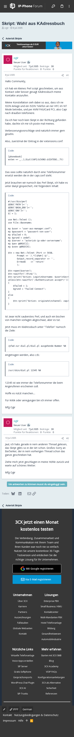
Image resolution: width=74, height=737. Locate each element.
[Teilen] (62, 75)
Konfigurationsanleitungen (51, 677)
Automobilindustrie (51, 639)
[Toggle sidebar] (69, 6)
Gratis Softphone (22, 671)
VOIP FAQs (51, 671)
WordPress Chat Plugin (22, 682)
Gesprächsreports (22, 677)
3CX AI (22, 688)
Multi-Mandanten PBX (51, 617)
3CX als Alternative (51, 682)
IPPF (15, 709)
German (27, 709)
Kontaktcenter (51, 612)
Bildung (51, 628)
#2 (67, 438)
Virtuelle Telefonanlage (22, 655)
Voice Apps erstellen (22, 660)
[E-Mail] (27, 493)
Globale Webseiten (22, 628)
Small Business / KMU (51, 606)
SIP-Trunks (22, 693)
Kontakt (23, 633)
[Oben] (26, 721)
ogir (6, 27)
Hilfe (20, 720)
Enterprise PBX (51, 601)
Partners (22, 612)
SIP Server (23, 666)
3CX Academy (51, 666)
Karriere (22, 606)
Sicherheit (51, 688)
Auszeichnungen (22, 617)
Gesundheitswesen (51, 633)
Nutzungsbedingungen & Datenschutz (36, 715)
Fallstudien (22, 622)
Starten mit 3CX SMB (51, 655)
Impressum (9, 720)
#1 (67, 75)
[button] (5, 6)
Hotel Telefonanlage (51, 622)
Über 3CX (22, 601)
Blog (51, 660)
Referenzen (51, 693)
